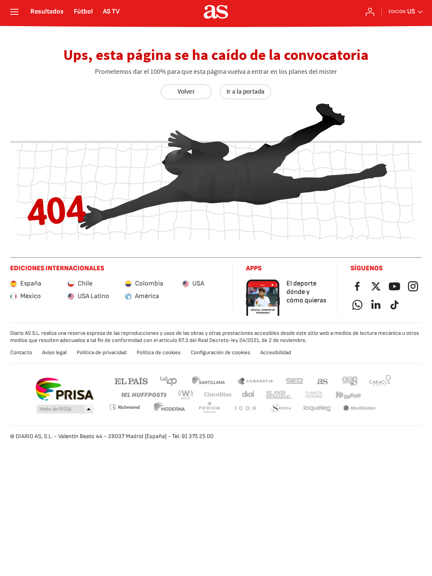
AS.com (323, 380)
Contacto (21, 352)
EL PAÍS (131, 380)
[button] (65, 409)
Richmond (124, 407)
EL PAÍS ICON (245, 408)
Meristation (359, 408)
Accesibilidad (275, 352)
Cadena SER (294, 380)
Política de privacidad (102, 352)
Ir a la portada (246, 91)
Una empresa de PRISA (64, 389)
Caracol (380, 380)
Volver (186, 91)
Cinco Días (217, 395)
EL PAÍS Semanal (279, 395)
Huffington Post (143, 395)
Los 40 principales (168, 380)
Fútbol (83, 11)
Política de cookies (159, 352)
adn (349, 380)
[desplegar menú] (14, 12)
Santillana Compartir (255, 380)
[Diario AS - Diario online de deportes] (216, 12)
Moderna (169, 408)
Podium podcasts (209, 408)
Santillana (208, 380)
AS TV (111, 11)
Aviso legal (54, 352)
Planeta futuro (314, 395)
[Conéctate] (370, 12)
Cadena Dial (248, 395)
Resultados (47, 11)
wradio (186, 395)
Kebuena (348, 395)
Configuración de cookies (220, 352)
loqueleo (317, 408)
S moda (281, 408)
